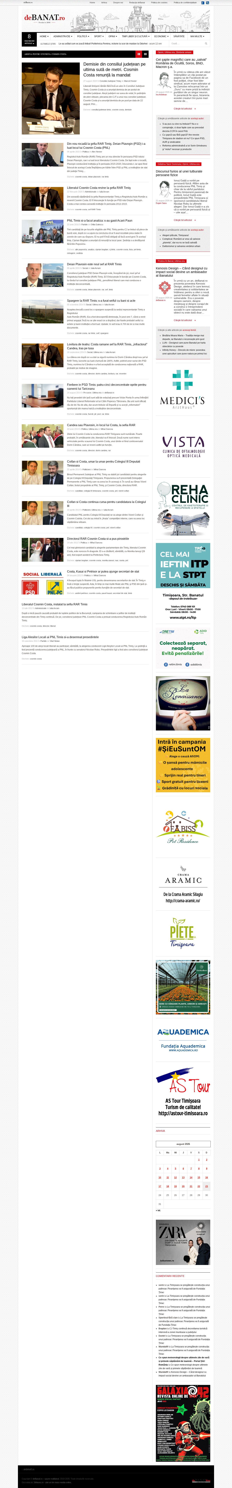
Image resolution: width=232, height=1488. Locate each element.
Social (85, 268)
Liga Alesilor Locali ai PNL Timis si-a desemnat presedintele (60, 637)
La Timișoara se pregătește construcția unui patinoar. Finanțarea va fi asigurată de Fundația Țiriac (184, 1289)
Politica (85, 152)
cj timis (112, 249)
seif (97, 333)
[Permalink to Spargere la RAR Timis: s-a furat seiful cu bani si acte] (42, 311)
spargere (104, 333)
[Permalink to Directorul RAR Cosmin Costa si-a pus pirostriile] (42, 550)
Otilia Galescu (97, 224)
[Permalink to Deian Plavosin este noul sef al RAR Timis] (42, 275)
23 (206, 1186)
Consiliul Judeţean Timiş (110, 81)
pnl (116, 491)
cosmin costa (118, 110)
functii (90, 414)
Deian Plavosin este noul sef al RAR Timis (94, 264)
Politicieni (86, 469)
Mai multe (196, 36)
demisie (128, 110)
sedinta (79, 253)
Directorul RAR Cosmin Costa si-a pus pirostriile (98, 538)
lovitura (111, 373)
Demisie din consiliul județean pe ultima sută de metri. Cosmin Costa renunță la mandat (114, 69)
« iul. (158, 1210)
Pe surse (87, 393)
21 (191, 1186)
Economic (160, 36)
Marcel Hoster (130, 81)
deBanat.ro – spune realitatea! (46, 1479)
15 (199, 1177)
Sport (98, 36)
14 (191, 1177)
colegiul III (88, 527)
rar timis (105, 177)
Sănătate (179, 36)
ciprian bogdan (101, 249)
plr (95, 414)
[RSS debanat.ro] (208, 4)
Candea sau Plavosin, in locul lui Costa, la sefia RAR (101, 425)
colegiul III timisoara (92, 491)
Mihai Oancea (107, 429)
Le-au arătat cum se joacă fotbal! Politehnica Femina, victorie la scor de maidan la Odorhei (103, 43)
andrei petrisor (81, 593)
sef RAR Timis (94, 209)
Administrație (61, 36)
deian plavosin (94, 177)
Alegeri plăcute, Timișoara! (175, 235)
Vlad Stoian (55, 641)
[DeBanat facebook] (203, 4)
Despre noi (118, 2)
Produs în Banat (165, 261)
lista (131, 249)
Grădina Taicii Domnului (169, 164)
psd (99, 414)
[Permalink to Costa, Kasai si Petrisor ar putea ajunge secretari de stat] (42, 582)
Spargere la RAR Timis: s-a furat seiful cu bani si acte (101, 300)
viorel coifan (124, 491)
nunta (121, 560)
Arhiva (104, 2)
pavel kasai (107, 593)
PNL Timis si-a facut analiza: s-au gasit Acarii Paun (99, 220)
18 (167, 1186)
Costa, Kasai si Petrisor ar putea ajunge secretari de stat (103, 571)
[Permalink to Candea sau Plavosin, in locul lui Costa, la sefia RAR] (42, 436)
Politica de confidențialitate (185, 2)
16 (206, 1177)
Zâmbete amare (183, 52)
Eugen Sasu (161, 203)
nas (116, 560)
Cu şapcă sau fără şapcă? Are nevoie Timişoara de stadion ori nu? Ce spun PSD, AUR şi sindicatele (183, 138)
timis (111, 289)
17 (160, 1186)
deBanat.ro (109, 393)
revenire (122, 373)
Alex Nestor (97, 152)
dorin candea (101, 373)
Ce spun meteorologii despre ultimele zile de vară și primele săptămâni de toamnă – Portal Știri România (184, 1361)
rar (103, 289)
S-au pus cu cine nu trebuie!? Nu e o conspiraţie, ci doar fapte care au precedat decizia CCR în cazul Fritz (183, 127)
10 (160, 1177)
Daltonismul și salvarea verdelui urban (181, 246)
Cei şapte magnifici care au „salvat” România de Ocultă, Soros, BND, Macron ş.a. (181, 63)
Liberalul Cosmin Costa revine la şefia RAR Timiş (99, 187)
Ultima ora (96, 304)
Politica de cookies (159, 2)
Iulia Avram (104, 192)
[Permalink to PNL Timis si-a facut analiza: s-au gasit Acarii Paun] (42, 231)
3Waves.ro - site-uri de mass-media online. (53, 1482)
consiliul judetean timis (101, 110)
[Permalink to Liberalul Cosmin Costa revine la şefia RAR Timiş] (42, 199)
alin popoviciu (81, 249)
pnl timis (137, 249)
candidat (79, 491)
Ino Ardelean (161, 94)
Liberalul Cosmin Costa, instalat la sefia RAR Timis (54, 604)
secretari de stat (120, 593)
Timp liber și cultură (134, 36)
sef (106, 289)
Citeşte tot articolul (183, 108)
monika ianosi (108, 560)
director (91, 373)
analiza (91, 249)
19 (175, 1186)
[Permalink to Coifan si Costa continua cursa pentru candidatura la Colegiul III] (42, 513)
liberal (52, 626)
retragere (71, 253)
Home (92, 2)
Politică (82, 36)
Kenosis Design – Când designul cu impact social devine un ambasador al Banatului (181, 272)
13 (183, 1177)
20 (183, 1186)
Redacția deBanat (137, 2)
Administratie (90, 192)
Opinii (112, 36)
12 (175, 1177)
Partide (84, 224)
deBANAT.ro (116, 19)
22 (199, 1186)
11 (168, 1177)
